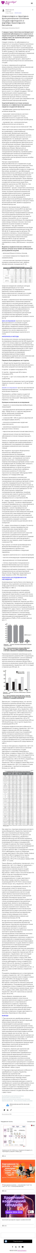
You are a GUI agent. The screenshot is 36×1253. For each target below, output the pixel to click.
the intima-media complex (23, 1100)
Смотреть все (31, 1121)
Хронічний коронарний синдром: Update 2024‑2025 (16, 1219)
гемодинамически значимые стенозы (16, 1099)
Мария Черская (10, 9)
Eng (20, 13)
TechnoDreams (21, 1250)
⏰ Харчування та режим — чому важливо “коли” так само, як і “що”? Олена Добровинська (17, 1185)
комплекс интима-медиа (11, 1097)
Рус (18, 13)
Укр (16, 13)
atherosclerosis (7, 1100)
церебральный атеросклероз (13, 1096)
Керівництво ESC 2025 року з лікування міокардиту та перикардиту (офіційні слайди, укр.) (17, 1150)
